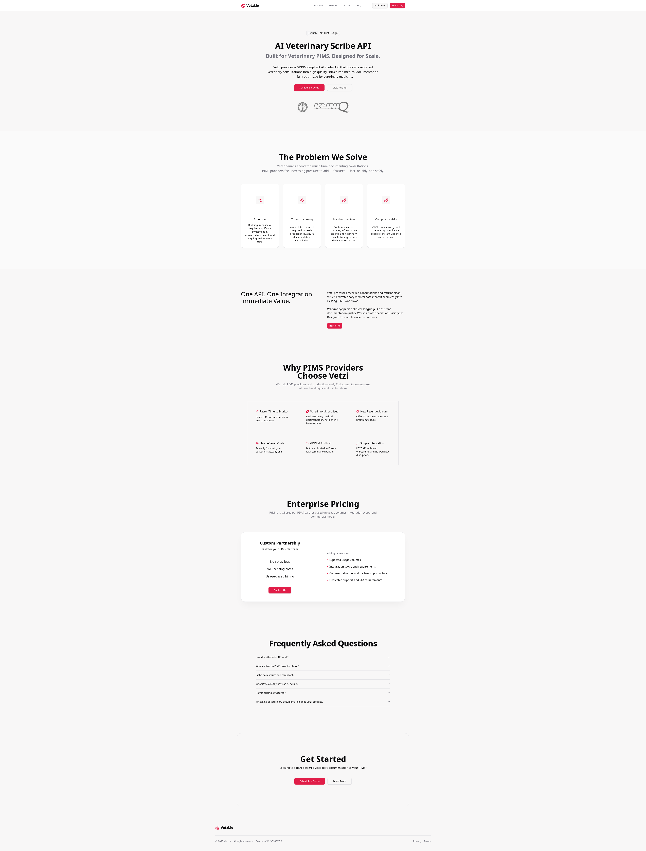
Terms (427, 841)
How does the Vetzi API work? (272, 657)
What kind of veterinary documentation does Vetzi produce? (289, 701)
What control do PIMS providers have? (277, 666)
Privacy (417, 841)
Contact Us (280, 590)
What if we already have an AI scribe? (277, 683)
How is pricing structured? (270, 692)
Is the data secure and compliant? (275, 675)
